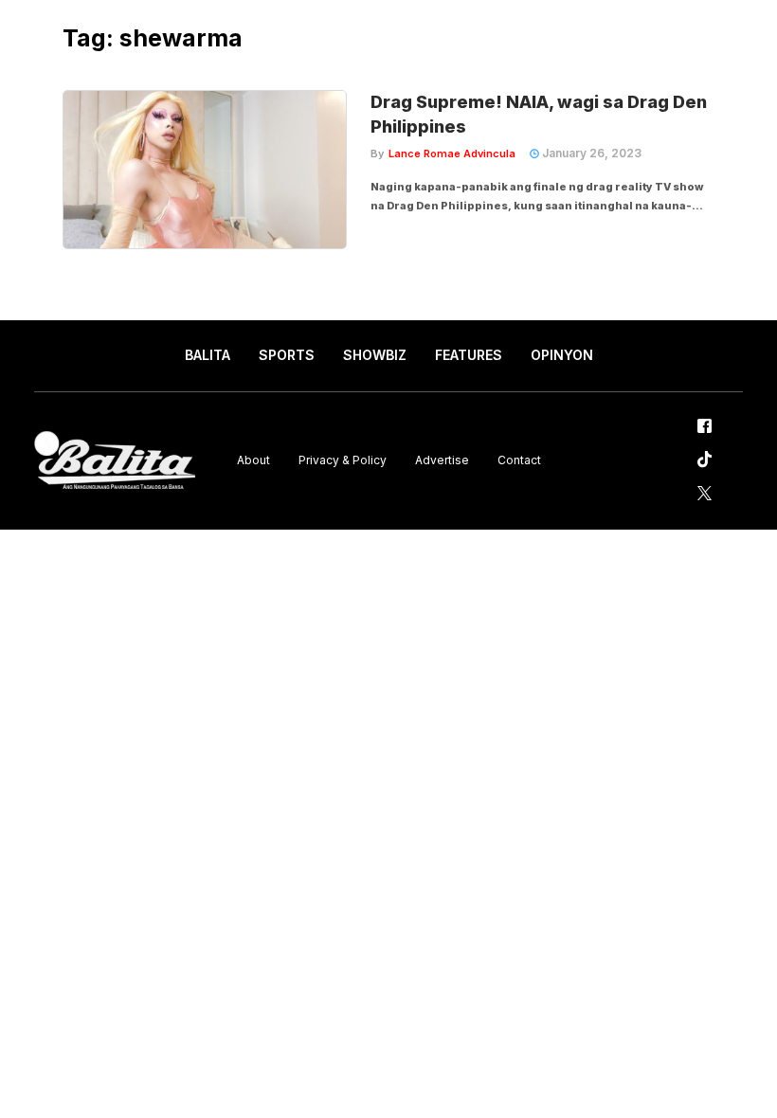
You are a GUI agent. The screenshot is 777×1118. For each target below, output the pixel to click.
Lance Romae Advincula (451, 153)
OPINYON (562, 355)
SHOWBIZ (375, 355)
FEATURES (468, 355)
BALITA (207, 355)
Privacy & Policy (342, 460)
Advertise (442, 460)
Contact (519, 460)
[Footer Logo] (114, 461)
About (253, 460)
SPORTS (287, 355)
